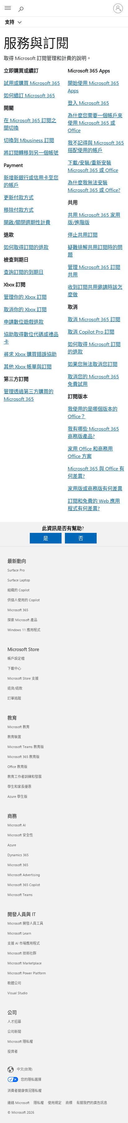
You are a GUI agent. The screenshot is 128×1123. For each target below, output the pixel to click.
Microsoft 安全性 (20, 835)
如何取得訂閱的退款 (26, 247)
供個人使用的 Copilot (23, 600)
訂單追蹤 (14, 698)
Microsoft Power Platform (26, 973)
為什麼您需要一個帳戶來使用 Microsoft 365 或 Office (95, 122)
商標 (69, 1102)
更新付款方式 (19, 197)
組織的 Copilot (18, 590)
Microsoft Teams (20, 894)
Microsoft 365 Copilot (23, 884)
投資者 (12, 1051)
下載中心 (14, 668)
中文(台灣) (24, 1069)
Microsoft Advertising (23, 874)
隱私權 (39, 1102)
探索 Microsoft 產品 (22, 619)
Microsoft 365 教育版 (23, 756)
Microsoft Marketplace (24, 963)
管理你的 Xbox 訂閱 (25, 296)
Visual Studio (17, 993)
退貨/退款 (14, 688)
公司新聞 (14, 1031)
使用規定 (55, 1102)
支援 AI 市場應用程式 (23, 943)
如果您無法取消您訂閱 (92, 364)
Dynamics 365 (18, 855)
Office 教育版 (17, 766)
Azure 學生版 (17, 796)
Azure (11, 845)
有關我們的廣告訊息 (91, 1102)
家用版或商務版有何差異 (95, 488)
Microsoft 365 (17, 610)
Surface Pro (16, 570)
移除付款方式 (19, 209)
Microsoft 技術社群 (21, 953)
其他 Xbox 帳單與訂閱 (28, 366)
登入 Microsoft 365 (88, 102)
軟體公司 (14, 983)
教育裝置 (14, 736)
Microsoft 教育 (18, 726)
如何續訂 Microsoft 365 (29, 95)
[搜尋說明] (21, 8)
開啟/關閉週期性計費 (27, 222)
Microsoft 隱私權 (20, 1041)
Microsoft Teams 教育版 (25, 746)
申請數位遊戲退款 (23, 321)
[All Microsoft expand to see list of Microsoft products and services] (7, 8)
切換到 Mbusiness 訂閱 (29, 140)
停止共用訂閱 (83, 234)
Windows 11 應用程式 (23, 629)
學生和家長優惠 (19, 786)
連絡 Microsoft (18, 1102)
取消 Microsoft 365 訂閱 (94, 319)
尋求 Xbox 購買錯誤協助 (30, 354)
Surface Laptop (18, 580)
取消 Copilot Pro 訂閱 (91, 331)
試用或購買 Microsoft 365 (32, 83)
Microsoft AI (16, 825)
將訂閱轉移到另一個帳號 (31, 152)
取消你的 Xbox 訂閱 (25, 309)
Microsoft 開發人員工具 (25, 923)
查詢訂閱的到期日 (23, 272)
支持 (10, 22)
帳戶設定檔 (16, 658)
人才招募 (14, 1021)
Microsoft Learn (19, 933)
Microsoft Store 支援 (23, 678)
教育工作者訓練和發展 (24, 776)
